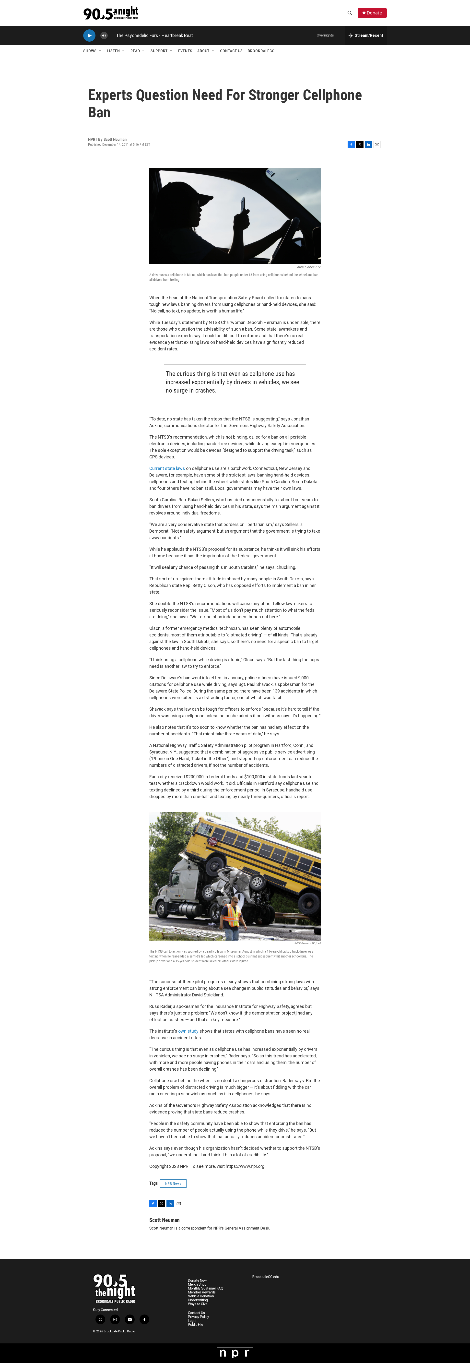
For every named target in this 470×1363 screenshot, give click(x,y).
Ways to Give (198, 1304)
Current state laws (167, 468)
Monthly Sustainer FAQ (205, 1288)
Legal (192, 1321)
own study (188, 1031)
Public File (195, 1325)
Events (185, 51)
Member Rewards (202, 1292)
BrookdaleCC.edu (265, 1277)
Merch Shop (197, 1284)
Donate (374, 12)
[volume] (104, 35)
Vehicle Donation (201, 1296)
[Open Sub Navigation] (100, 51)
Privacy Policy (198, 1317)
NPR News (173, 1183)
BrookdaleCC (261, 51)
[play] (89, 35)
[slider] (112, 35)
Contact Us (231, 51)
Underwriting (198, 1300)
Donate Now (197, 1280)
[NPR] (235, 1353)
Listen (113, 51)
